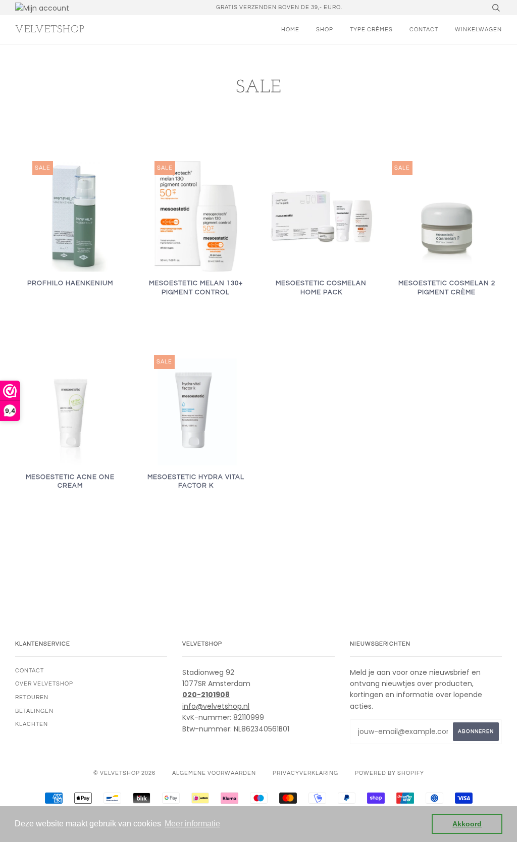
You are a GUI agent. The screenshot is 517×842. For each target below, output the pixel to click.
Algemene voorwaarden (214, 773)
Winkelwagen (478, 29)
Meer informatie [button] (192, 823)
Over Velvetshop (44, 684)
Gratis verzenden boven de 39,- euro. (279, 7)
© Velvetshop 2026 (124, 773)
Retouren (31, 697)
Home (290, 29)
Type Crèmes (371, 29)
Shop (324, 29)
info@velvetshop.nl (215, 706)
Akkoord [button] (467, 824)
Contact (423, 29)
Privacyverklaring (305, 773)
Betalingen (34, 711)
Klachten (31, 724)
